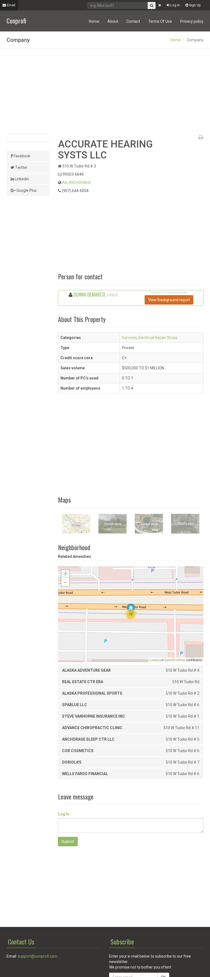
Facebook (21, 156)
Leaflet (154, 659)
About (112, 21)
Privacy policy (191, 21)
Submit (68, 841)
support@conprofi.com (37, 956)
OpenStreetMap (174, 659)
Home (94, 21)
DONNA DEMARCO (89, 294)
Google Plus (26, 190)
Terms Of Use (160, 21)
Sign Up (194, 5)
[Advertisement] (105, 91)
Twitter (21, 167)
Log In (175, 5)
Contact (133, 21)
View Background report (169, 300)
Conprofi (16, 20)
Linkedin (21, 179)
